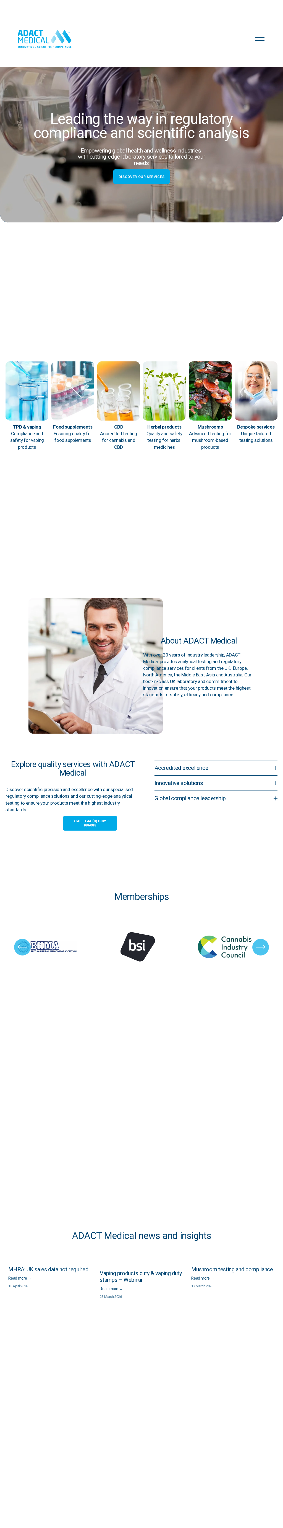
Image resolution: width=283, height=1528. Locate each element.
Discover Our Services (141, 177)
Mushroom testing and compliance (232, 1269)
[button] (268, 1251)
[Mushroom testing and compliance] (234, 1259)
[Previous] (22, 947)
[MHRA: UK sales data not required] (51, 1259)
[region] (141, 947)
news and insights (175, 1235)
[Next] (260, 947)
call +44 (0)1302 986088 (90, 823)
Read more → (19, 1278)
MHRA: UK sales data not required (48, 1269)
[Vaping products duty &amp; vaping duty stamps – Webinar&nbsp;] (143, 1261)
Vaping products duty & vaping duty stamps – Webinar (141, 1276)
